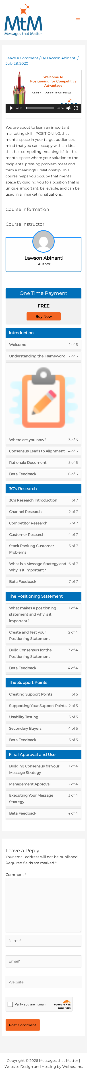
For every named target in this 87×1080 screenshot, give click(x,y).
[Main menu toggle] (78, 20)
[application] (43, 91)
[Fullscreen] (75, 108)
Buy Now (43, 316)
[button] (43, 91)
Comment (16, 874)
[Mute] (68, 108)
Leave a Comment (22, 58)
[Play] (11, 108)
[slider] (40, 108)
